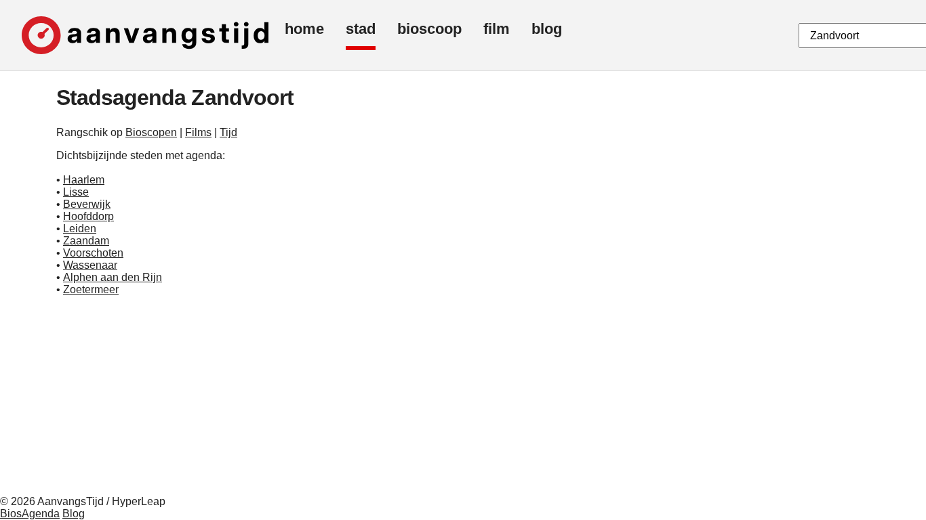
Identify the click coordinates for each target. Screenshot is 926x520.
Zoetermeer (91, 289)
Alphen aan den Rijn (112, 277)
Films (198, 132)
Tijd (228, 132)
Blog (73, 513)
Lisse (76, 192)
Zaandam (86, 240)
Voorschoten (93, 253)
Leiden (79, 228)
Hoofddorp (88, 216)
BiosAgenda (30, 513)
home (304, 28)
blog (546, 28)
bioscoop (429, 28)
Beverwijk (86, 204)
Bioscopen (151, 132)
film (496, 28)
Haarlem (83, 180)
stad (361, 28)
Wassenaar (90, 265)
